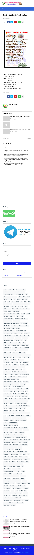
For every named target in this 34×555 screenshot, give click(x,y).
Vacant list (14, 495)
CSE (8, 338)
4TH (14, 299)
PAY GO (5, 403)
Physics (10, 408)
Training (18, 483)
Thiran (13, 476)
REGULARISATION (13, 422)
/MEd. (10, 289)
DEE (20, 338)
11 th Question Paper (8, 294)
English (15, 350)
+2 (13, 289)
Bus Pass (6, 316)
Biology (27, 309)
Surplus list (26, 459)
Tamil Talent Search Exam (9, 466)
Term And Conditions (22, 273)
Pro (10, 410)
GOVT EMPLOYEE (7, 357)
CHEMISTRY (16, 321)
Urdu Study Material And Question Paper (13, 493)
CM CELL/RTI (6, 325)
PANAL (15, 398)
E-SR (9, 345)
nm (10, 393)
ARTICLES (20, 306)
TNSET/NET (13, 481)
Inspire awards (7, 369)
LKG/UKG (19, 376)
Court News (15, 335)
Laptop (16, 374)
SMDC (20, 447)
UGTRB (21, 490)
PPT (24, 408)
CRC (5, 338)
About (10, 548)
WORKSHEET (18, 498)
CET (11, 321)
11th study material (19, 294)
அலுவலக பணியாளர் (8, 500)
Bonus (5, 311)
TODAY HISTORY (7, 483)
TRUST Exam (6, 490)
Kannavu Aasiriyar (22, 372)
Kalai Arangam (7, 372)
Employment (26, 347)
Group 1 (19, 357)
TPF (14, 483)
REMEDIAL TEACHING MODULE (11, 425)
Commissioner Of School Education (12, 328)
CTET (12, 338)
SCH (16, 432)
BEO (17, 309)
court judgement (7, 335)
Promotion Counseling (9, 413)
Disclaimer (19, 275)
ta (9, 461)
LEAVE (5, 376)
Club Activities (24, 323)
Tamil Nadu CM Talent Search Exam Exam (13, 464)
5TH (5, 301)
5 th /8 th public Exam (22, 299)
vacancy (25, 493)
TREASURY (26, 488)
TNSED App (6, 481)
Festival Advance (7, 355)
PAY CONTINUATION (8, 401)
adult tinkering (17, 304)
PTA (5, 415)
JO (24, 369)
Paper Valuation (22, 398)
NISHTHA (6, 393)
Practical (6, 410)
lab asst (5, 374)
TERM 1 (17, 471)
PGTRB (5, 408)
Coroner (20, 333)
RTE (21, 430)
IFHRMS (22, 364)
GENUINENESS (16, 355)
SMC (16, 447)
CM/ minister (14, 325)
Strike (16, 456)
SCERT (11, 432)
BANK (9, 309)
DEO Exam (24, 338)
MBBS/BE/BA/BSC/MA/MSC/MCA (11, 379)
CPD (24, 335)
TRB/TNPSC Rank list (17, 488)
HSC (20, 362)
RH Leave (11, 430)
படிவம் (5, 502)
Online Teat (17, 396)
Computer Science (8, 333)
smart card (10, 447)
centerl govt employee (8, 318)
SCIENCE (6, 439)
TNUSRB (24, 481)
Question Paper (7, 418)
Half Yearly (6, 359)
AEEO (28, 304)
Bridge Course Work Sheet (9, 313)
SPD (26, 451)
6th (12, 301)
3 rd (11, 299)
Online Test (24, 396)
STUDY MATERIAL (23, 456)
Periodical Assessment (9, 405)
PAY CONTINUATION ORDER (21, 401)
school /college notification (10, 435)
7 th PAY (17, 301)
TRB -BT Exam (13, 485)
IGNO (27, 364)
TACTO (13, 461)
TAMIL (27, 461)
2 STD (28, 296)
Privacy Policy (6, 273)
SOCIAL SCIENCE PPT (8, 449)
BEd (13, 309)
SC (7, 432)
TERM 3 (5, 473)
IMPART (14, 367)
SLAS (5, 447)
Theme (11, 552)
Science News (7, 442)
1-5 (12, 292)
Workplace (10, 498)
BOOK (9, 311)
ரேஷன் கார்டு (6, 505)
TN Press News (7, 478)
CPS (28, 335)
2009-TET (6, 299)
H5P (28, 357)
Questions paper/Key (17, 418)
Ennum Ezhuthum (23, 350)
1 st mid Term (22, 289)
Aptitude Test (13, 306)
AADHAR (10, 304)
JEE (21, 369)
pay (29, 398)
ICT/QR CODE (15, 364)
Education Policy (24, 345)
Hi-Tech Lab (21, 359)
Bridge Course (16, 311)
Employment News (8, 350)
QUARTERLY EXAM (20, 415)
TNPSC (22, 478)
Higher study (6, 362)
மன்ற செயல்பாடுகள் (19, 502)
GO (22, 355)
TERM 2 (23, 471)
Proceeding (21, 410)
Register (5, 422)
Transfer (24, 483)
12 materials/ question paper (10, 296)
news (11, 391)
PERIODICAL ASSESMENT (21, 403)
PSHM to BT (27, 413)
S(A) (27, 430)
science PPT (14, 442)
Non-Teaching (21, 393)
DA (16, 338)
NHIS (26, 391)
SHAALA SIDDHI (23, 444)
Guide (24, 357)
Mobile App (23, 384)
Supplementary (7, 459)
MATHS (24, 376)
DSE (19, 342)
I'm (6, 364)
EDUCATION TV (7, 347)
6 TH (9, 301)
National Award (20, 388)
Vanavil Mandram (23, 495)
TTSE (12, 490)
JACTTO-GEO (15, 369)
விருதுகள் (13, 505)
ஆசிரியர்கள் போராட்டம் (18, 500)
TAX (22, 466)
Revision (5, 430)
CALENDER (12, 316)
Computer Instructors (21, 330)
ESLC (5, 352)
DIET (26, 340)
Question (28, 415)
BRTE (18, 313)
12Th (24, 296)
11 (23, 292)
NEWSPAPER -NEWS (19, 391)
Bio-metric (22, 309)
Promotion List (19, 413)
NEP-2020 (6, 391)
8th (29, 301)
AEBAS (23, 304)
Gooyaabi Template (24, 552)
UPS (25, 490)
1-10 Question (7, 292)
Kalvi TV (14, 372)
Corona (15, 333)
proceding (15, 410)
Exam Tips (15, 352)
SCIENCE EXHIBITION (25, 439)
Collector (21, 325)
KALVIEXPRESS (14, 104)
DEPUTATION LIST (19, 340)
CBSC (18, 316)
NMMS (14, 393)
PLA (20, 408)
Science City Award (14, 439)
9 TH (5, 304)
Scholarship (21, 432)
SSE (28, 454)
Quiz (25, 418)
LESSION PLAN (11, 376)
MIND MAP (25, 381)
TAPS (18, 466)
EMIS (20, 347)
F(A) (20, 352)
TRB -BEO (6, 485)
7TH (21, 301)
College (26, 325)
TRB (29, 483)
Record (11, 420)
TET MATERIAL (7, 476)
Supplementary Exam (17, 459)
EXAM (9, 352)
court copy (26, 333)
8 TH (25, 301)
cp (20, 335)
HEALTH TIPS (13, 359)
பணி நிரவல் (10, 502)
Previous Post (5, 138)
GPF (14, 357)
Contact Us (5, 275)
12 (26, 294)
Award (26, 306)
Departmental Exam (8, 340)
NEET (27, 388)
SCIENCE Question (23, 442)
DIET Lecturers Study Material (10, 342)
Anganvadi (6, 306)
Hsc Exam (25, 362)
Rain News (6, 420)
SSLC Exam (10, 456)
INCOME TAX (21, 367)
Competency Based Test (9, 330)
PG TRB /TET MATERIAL (24, 405)
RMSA (16, 430)
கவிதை (26, 500)
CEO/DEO (6, 321)
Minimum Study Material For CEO (11, 384)
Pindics (15, 408)
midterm (20, 381)
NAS (14, 388)
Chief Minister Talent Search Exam (11, 323)
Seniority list (15, 444)
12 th (20, 296)
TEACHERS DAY (7, 468)
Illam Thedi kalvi (7, 367)
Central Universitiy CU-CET (21, 318)
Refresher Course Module (20, 420)
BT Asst (23, 313)
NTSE (27, 393)
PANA (10, 398)
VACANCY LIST (7, 495)
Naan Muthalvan (7, 388)
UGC (17, 490)
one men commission (8, 396)
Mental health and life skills (10, 381)
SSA (20, 454)
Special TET (6, 454)
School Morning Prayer (9, 437)
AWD (5, 309)
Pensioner (11, 403)
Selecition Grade (7, 444)
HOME (16, 362)
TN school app (15, 478)
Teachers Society (16, 468)
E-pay (5, 345)
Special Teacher (14, 454)
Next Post (29, 138)
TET (14, 473)
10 (15, 292)
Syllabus (6, 461)
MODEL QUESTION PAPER (18, 386)
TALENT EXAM (20, 461)
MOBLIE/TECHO (7, 386)
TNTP (19, 481)
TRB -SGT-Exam (7, 488)
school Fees (20, 435)
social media (18, 449)
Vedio (5, 498)
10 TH (19, 292)
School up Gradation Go (21, 437)
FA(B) (24, 352)
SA (4, 432)
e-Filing (24, 342)
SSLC (5, 456)
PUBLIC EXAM (11, 415)
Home (5, 548)
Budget (28, 313)
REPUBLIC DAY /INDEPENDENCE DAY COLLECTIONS (15, 427)
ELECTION (14, 347)
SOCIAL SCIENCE (7, 451)
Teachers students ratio (9, 471)
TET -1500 (19, 473)
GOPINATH (27, 355)
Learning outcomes (24, 374)
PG (16, 405)
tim (17, 476)
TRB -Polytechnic (21, 485)
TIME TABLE (23, 476)
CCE (22, 316)
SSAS (24, 454)
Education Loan (15, 345)
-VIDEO (5, 289)
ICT (10, 364)
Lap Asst (11, 374)
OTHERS (5, 398)
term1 (10, 473)
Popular (5, 516)
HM (12, 362)
